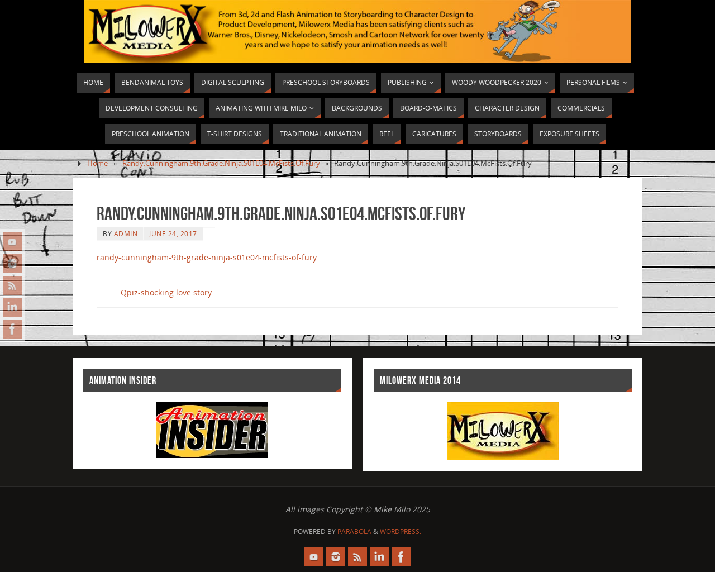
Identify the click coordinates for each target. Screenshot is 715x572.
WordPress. (400, 531)
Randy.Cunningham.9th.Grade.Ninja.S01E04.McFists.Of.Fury (221, 163)
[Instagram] (12, 263)
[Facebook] (12, 329)
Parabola (354, 531)
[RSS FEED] (12, 285)
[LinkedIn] (12, 307)
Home (97, 163)
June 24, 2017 (173, 233)
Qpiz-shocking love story (166, 292)
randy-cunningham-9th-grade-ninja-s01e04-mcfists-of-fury (207, 257)
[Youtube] (12, 241)
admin (126, 233)
